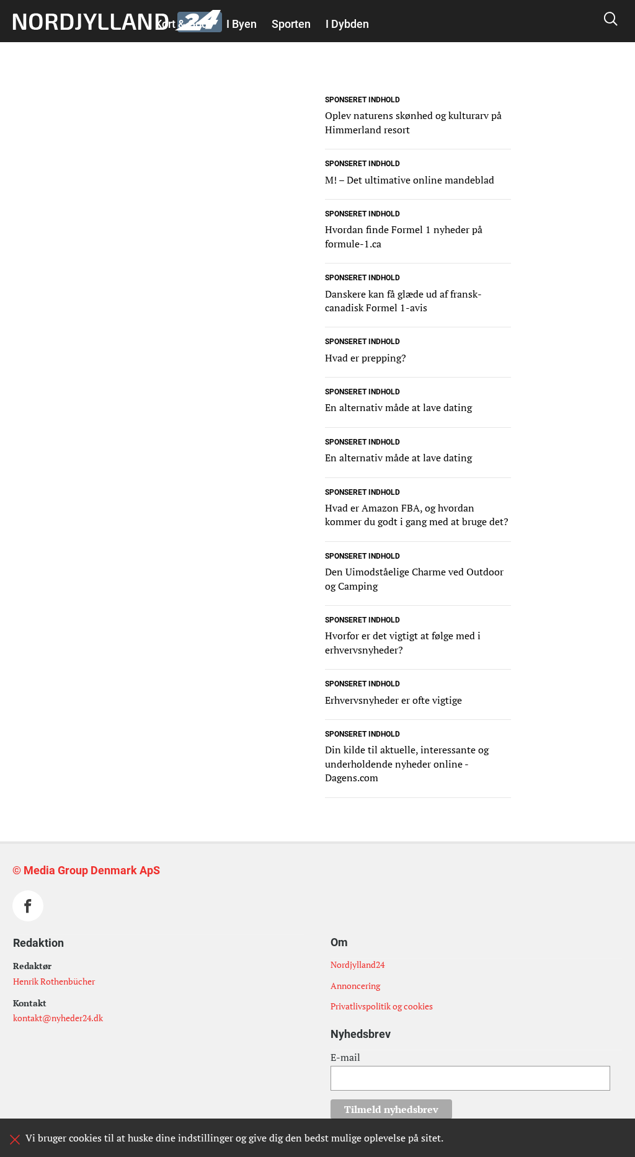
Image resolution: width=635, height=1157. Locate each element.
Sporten (291, 23)
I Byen (241, 23)
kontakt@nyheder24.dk (58, 1018)
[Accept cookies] (15, 1139)
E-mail (345, 1057)
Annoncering (355, 985)
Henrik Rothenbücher (54, 981)
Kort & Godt (183, 23)
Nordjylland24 (357, 964)
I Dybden (347, 23)
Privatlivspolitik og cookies (382, 1006)
